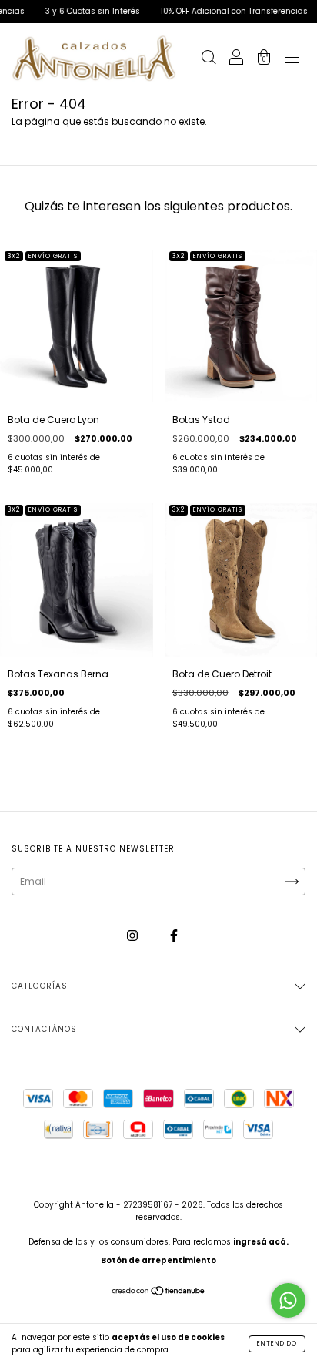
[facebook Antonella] (174, 935)
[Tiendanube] (159, 1292)
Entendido (277, 1343)
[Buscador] (208, 59)
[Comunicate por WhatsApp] (288, 1300)
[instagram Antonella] (133, 935)
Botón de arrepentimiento (158, 1260)
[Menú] (291, 59)
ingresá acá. (261, 1242)
